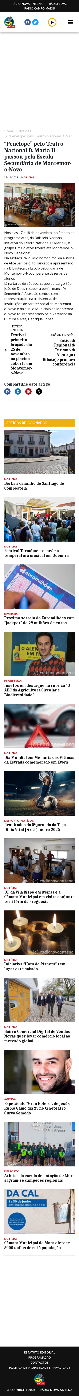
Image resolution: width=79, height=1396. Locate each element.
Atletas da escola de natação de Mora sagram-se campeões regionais (39, 1178)
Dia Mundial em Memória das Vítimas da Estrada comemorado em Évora (39, 760)
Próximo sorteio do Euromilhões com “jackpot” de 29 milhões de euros (39, 620)
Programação (39, 1357)
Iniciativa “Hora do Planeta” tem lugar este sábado (35, 966)
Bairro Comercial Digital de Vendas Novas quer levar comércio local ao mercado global (37, 1036)
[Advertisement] (39, 78)
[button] (52, 22)
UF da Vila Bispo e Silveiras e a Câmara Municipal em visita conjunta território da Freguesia (39, 897)
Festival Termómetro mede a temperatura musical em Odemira (36, 553)
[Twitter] (35, 22)
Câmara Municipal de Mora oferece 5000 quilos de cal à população (37, 1245)
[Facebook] (27, 22)
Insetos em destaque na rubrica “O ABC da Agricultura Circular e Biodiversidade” (37, 690)
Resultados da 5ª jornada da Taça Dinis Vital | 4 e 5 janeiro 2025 (35, 827)
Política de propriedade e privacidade (39, 1368)
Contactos (40, 1362)
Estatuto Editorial (39, 1352)
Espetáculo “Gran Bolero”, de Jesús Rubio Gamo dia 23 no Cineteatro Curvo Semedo (37, 1108)
